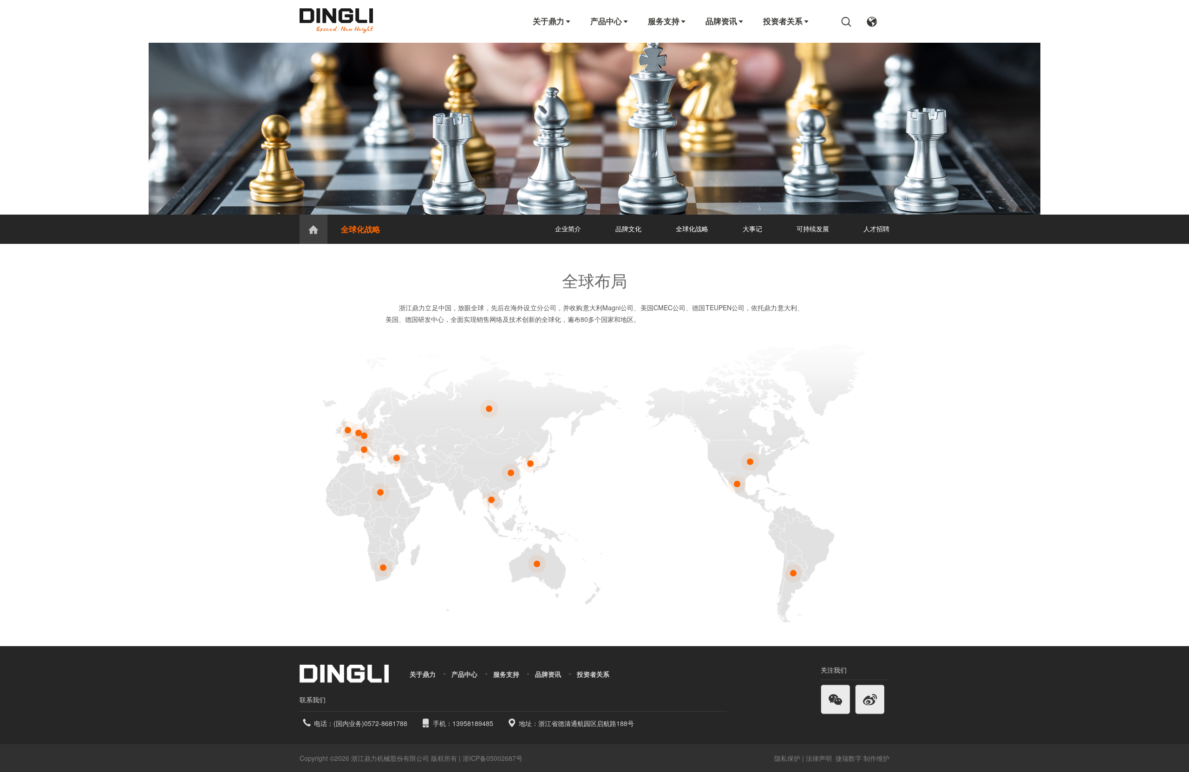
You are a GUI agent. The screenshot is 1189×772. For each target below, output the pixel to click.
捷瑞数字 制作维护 (862, 758)
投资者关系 (786, 20)
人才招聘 (876, 228)
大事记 (752, 228)
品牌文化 (628, 228)
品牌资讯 (725, 20)
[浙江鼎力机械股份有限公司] (336, 21)
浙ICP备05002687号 (493, 758)
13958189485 (472, 723)
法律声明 (820, 758)
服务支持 (667, 20)
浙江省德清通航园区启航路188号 (586, 723)
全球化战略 (360, 229)
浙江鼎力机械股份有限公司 (390, 758)
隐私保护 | (789, 758)
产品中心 (609, 20)
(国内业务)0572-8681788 (370, 723)
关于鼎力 (552, 20)
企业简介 (568, 228)
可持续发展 (813, 228)
